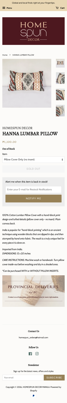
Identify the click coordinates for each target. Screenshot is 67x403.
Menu (9, 8)
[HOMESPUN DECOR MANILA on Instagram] (37, 354)
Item (4, 154)
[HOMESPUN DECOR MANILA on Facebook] (30, 354)
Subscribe (54, 377)
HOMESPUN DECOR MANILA (36, 387)
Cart (62, 8)
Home (4, 55)
